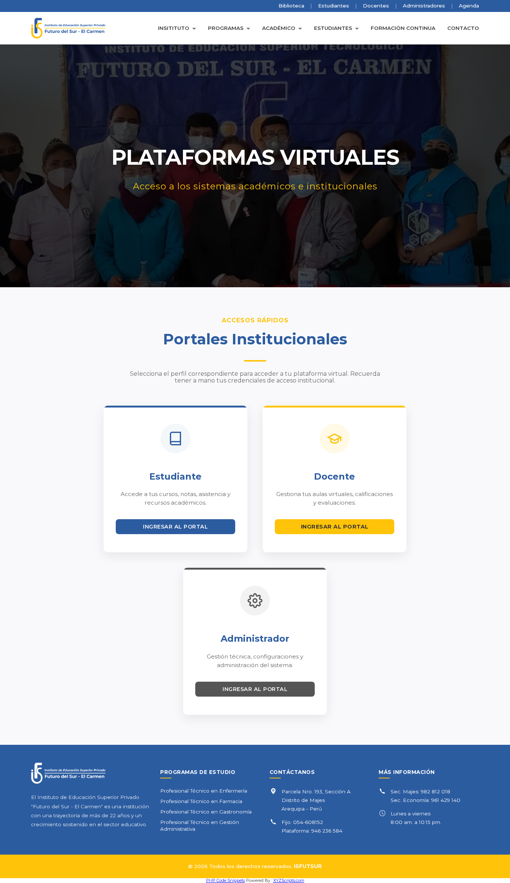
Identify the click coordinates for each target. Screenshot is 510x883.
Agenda (469, 6)
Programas (225, 28)
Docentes (376, 6)
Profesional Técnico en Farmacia (201, 801)
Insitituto (173, 28)
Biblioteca (291, 6)
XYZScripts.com (288, 880)
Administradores (424, 6)
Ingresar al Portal (175, 526)
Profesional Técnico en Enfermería (203, 791)
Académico (278, 28)
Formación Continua (403, 28)
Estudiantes (333, 6)
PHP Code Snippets (225, 880)
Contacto (463, 28)
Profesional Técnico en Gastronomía (206, 812)
